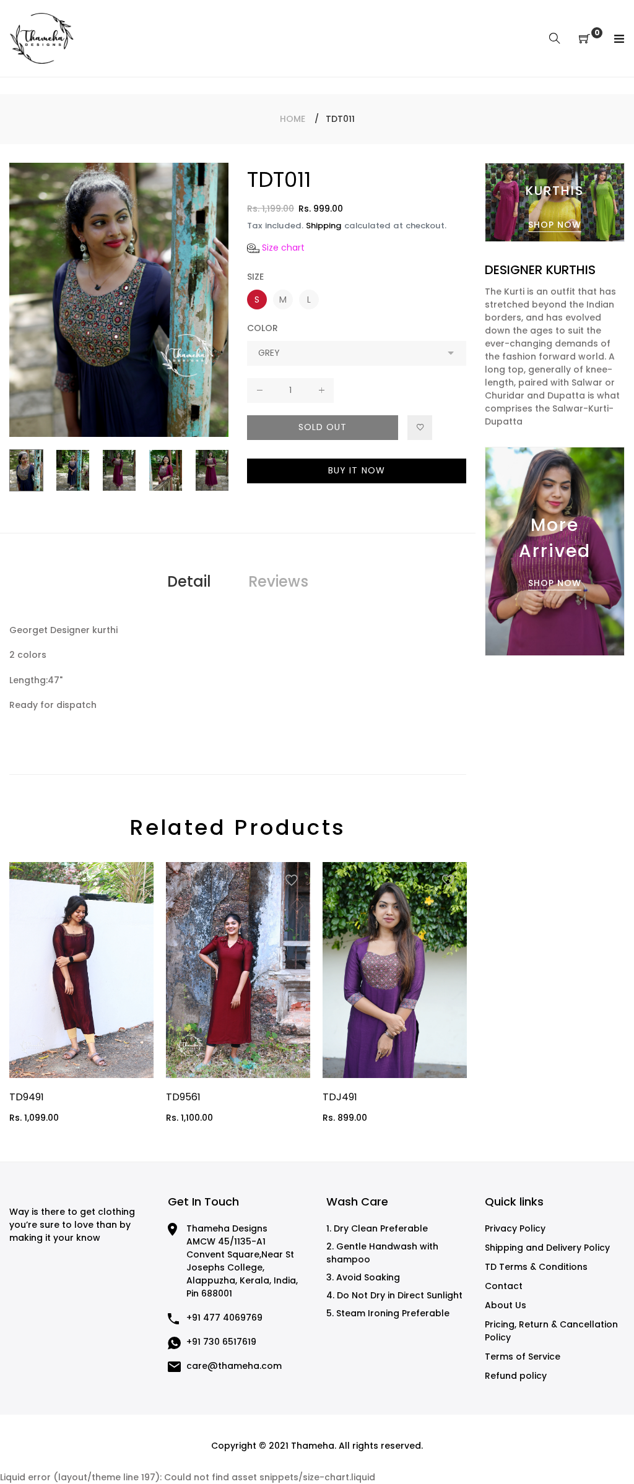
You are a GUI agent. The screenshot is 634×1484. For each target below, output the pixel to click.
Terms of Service (522, 1356)
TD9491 (26, 1097)
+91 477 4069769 (224, 1317)
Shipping (324, 225)
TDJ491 (340, 1097)
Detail (189, 581)
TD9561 (183, 1097)
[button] (276, 247)
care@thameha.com (234, 1366)
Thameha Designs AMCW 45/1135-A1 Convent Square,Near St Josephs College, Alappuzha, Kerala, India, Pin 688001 (242, 1261)
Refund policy (516, 1376)
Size (255, 276)
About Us (505, 1305)
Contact (504, 1286)
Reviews (278, 581)
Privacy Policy (515, 1228)
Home (292, 119)
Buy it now (356, 470)
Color (262, 328)
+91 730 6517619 (221, 1341)
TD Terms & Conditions (536, 1267)
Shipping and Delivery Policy (547, 1247)
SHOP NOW (554, 224)
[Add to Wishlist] (419, 427)
